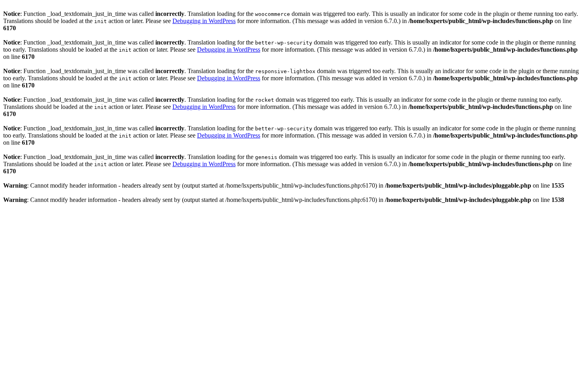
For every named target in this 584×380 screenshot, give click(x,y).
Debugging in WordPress (204, 20)
